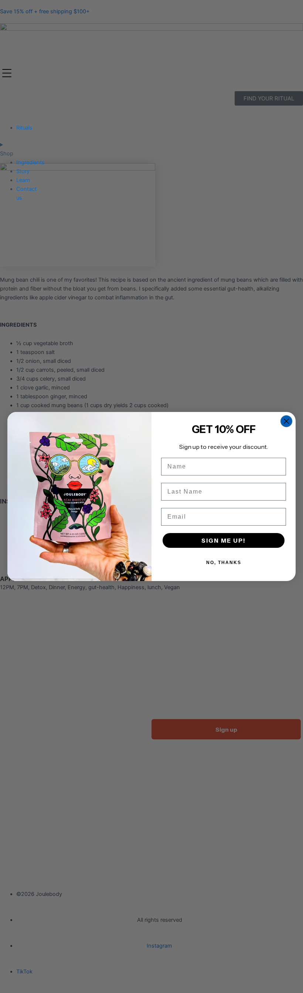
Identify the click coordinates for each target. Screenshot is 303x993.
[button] (8, 74)
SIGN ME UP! (223, 540)
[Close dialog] (286, 421)
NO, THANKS (223, 562)
